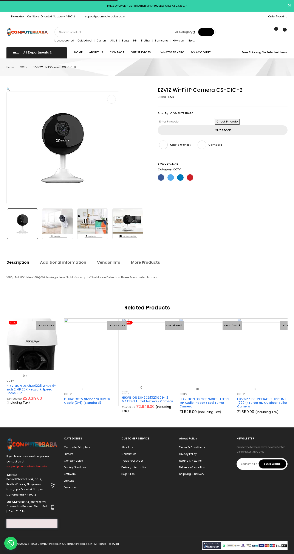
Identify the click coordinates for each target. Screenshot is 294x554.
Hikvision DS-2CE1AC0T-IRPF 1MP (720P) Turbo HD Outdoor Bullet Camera (262, 403)
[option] (22, 223)
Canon (101, 40)
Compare (215, 145)
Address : (12, 475)
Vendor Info (108, 262)
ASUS (113, 40)
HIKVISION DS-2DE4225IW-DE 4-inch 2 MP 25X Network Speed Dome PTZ (31, 389)
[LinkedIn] (180, 177)
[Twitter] (170, 177)
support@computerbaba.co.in (105, 16)
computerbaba (181, 113)
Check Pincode (227, 121)
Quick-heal (84, 40)
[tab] (17, 263)
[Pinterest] (190, 177)
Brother (145, 40)
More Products (145, 262)
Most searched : (64, 40)
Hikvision (178, 40)
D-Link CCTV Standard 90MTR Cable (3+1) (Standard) (87, 401)
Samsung (161, 40)
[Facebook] (161, 177)
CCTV (23, 67)
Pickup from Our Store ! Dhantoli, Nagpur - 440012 (43, 16)
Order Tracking (278, 16)
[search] (206, 32)
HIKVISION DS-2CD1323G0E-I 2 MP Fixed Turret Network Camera (147, 399)
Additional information (63, 262)
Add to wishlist (180, 145)
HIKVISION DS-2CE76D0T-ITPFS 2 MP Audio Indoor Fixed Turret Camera (204, 403)
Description (17, 262)
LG (134, 40)
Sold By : (164, 113)
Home (10, 67)
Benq (125, 40)
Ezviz (192, 40)
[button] (10, 543)
